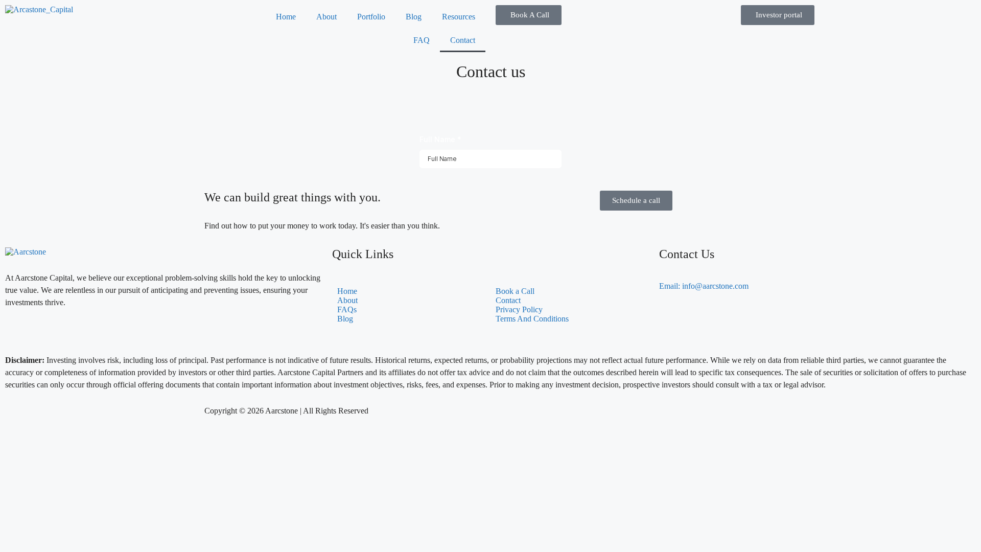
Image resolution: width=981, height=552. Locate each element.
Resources (458, 16)
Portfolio (371, 16)
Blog (414, 16)
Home (286, 16)
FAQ (421, 40)
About (326, 16)
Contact (462, 40)
